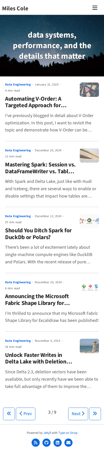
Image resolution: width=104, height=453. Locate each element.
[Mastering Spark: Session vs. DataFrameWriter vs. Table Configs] (89, 155)
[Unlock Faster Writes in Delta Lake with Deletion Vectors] (89, 346)
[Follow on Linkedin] (58, 442)
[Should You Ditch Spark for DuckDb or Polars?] (89, 221)
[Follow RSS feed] (36, 442)
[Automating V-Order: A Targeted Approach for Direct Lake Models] (89, 89)
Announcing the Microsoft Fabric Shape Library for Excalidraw (37, 303)
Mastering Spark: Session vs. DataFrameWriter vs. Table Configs (40, 171)
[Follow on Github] (47, 442)
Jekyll (47, 433)
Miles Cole (15, 8)
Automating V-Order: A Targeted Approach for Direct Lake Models (33, 105)
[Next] (95, 414)
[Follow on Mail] (68, 442)
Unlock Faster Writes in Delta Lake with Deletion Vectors (35, 362)
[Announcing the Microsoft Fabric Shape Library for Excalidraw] (89, 287)
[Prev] (9, 414)
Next (77, 414)
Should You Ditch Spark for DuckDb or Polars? (38, 233)
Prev (27, 414)
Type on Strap (67, 433)
